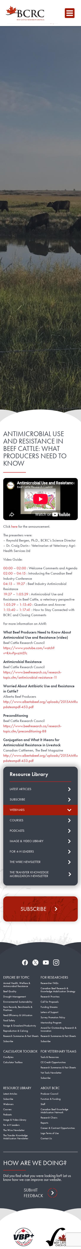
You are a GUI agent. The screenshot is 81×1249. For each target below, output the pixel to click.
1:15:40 (25, 604)
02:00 (21, 568)
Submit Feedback (33, 1192)
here (14, 526)
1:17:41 (25, 609)
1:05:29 (22, 594)
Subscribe (33, 909)
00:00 (8, 568)
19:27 (20, 583)
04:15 (21, 573)
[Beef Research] (26, 13)
